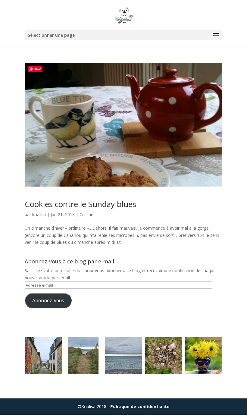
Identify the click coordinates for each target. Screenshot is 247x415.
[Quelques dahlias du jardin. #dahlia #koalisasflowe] (203, 355)
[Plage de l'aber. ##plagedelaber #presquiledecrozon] (83, 355)
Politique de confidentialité (140, 406)
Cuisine (86, 214)
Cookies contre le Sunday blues (80, 204)
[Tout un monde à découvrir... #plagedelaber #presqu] (163, 355)
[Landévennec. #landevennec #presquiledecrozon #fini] (43, 355)
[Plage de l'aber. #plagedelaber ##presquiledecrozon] (123, 355)
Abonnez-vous (48, 300)
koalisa (39, 214)
